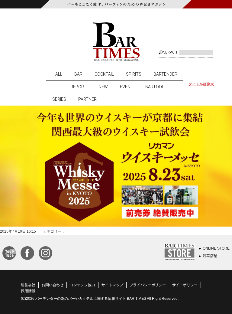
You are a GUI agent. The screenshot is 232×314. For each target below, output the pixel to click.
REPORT (78, 86)
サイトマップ (112, 285)
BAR (78, 74)
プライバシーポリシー (148, 285)
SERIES (59, 99)
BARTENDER (165, 74)
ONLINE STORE (216, 248)
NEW (103, 86)
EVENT (126, 86)
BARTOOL (154, 86)
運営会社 (28, 285)
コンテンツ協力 (82, 285)
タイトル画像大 (201, 84)
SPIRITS (133, 74)
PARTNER (87, 99)
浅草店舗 (210, 256)
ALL (58, 74)
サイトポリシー (185, 285)
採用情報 (28, 291)
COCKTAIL (104, 74)
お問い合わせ (52, 285)
